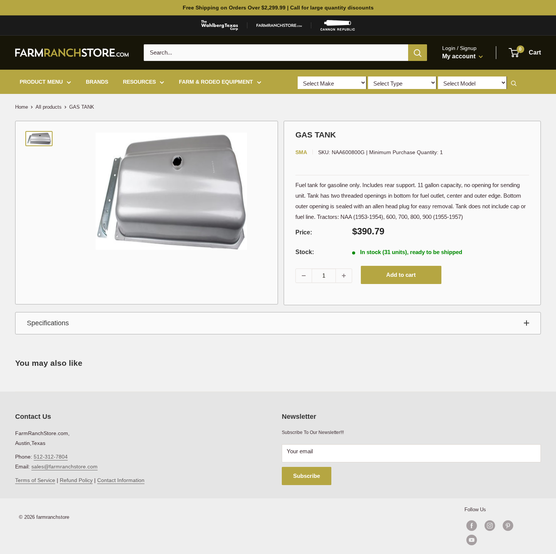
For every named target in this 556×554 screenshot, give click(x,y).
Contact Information (120, 480)
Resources (139, 82)
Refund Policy (76, 480)
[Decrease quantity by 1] (304, 275)
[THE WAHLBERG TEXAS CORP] (219, 25)
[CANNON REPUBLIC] (337, 25)
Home (21, 107)
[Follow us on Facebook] (471, 525)
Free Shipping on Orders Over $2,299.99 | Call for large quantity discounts (278, 8)
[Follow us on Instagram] (490, 525)
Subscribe (306, 476)
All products (49, 107)
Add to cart (401, 275)
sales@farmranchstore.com (64, 466)
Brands (97, 82)
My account (459, 56)
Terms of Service (35, 480)
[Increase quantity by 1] (344, 275)
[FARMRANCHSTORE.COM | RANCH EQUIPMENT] (279, 25)
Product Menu (41, 82)
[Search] (417, 52)
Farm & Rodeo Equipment (216, 82)
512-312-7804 (51, 457)
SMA (301, 152)
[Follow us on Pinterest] (508, 525)
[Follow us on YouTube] (498, 540)
